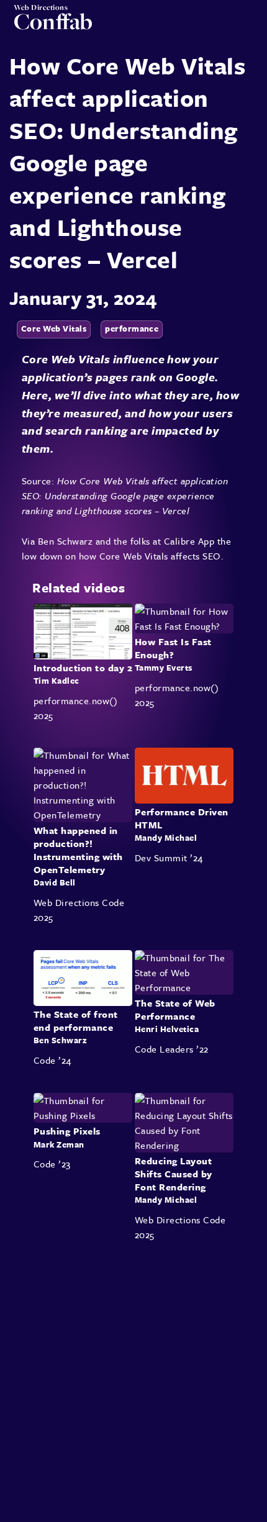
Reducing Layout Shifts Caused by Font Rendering (173, 1174)
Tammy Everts (163, 667)
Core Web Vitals (53, 328)
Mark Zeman (59, 1144)
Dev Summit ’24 (169, 857)
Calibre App (189, 541)
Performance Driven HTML (182, 818)
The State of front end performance (76, 1020)
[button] (249, 26)
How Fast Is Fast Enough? (173, 648)
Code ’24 (52, 1060)
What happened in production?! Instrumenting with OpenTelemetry (78, 850)
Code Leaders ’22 (172, 1049)
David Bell (55, 882)
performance (131, 328)
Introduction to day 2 (83, 667)
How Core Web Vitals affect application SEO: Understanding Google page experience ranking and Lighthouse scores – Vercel (125, 495)
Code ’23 (52, 1164)
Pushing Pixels (67, 1131)
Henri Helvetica (167, 1029)
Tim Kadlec (56, 680)
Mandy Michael (166, 837)
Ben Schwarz (65, 541)
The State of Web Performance (175, 1009)
